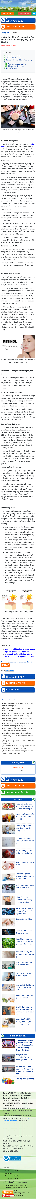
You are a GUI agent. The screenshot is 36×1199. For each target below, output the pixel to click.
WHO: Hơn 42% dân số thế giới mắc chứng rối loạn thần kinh (24, 911)
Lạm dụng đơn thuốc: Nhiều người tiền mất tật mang (25, 841)
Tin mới (14, 32)
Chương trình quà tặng (25, 1079)
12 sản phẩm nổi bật (11, 1178)
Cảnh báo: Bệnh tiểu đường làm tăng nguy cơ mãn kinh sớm (25, 876)
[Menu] (34, 13)
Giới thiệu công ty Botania (13, 1171)
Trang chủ (5, 32)
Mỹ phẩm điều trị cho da (12, 58)
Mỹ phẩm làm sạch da (12, 56)
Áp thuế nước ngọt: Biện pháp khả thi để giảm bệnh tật (25, 816)
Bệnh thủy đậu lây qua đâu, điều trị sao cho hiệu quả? (25, 954)
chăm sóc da (9, 671)
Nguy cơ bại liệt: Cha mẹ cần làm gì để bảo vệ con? (25, 987)
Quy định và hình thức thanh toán (15, 1185)
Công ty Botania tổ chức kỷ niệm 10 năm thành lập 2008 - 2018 (24, 1057)
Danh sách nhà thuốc (12, 1176)
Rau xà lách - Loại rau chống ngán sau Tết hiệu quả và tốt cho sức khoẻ (25, 941)
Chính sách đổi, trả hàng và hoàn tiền (17, 1193)
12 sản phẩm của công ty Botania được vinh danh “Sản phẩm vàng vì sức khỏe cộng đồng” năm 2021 (24, 1045)
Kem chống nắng (10, 68)
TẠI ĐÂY (5, 665)
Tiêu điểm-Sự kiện (18, 1036)
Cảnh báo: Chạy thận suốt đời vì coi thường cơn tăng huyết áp (24, 899)
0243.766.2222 (8, 13)
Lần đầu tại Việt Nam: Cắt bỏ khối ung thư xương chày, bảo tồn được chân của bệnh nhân (18, 735)
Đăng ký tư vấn (24, 13)
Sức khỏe (18, 799)
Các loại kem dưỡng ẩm (14, 66)
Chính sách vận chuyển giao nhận (16, 1188)
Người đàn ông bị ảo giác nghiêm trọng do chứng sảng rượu (23, 1021)
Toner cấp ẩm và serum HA (15, 64)
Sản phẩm (8, 1173)
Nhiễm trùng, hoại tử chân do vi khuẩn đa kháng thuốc (23, 828)
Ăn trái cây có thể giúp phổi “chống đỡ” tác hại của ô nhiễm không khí (24, 806)
